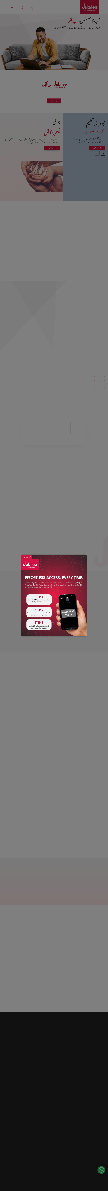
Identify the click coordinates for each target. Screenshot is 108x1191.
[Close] (26, 556)
